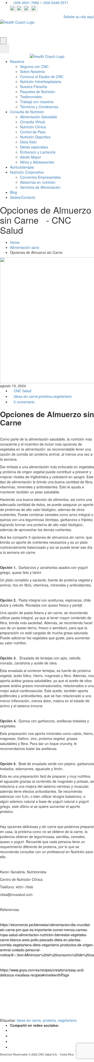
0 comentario (24, 401)
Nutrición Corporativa (27, 172)
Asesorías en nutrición (37, 182)
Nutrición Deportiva (35, 136)
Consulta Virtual (32, 121)
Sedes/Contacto (22, 197)
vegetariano (62, 396)
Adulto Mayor (30, 157)
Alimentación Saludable (38, 116)
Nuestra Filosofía (33, 86)
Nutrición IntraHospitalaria (40, 81)
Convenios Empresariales (40, 177)
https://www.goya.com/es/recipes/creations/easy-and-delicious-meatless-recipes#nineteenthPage (42, 972)
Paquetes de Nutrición (37, 91)
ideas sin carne (26, 396)
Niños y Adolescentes (37, 162)
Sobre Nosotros (32, 71)
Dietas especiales (34, 146)
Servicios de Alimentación (40, 187)
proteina (45, 396)
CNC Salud (22, 390)
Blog (13, 192)
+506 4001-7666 (26, 2)
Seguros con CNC (34, 66)
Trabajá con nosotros (37, 101)
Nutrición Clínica (33, 126)
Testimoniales (31, 96)
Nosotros (17, 61)
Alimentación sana (24, 247)
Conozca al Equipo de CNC (41, 76)
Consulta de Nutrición (27, 111)
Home (15, 242)
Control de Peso (33, 131)
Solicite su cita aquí (78, 16)
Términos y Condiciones (39, 106)
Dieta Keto (28, 141)
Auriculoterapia (22, 167)
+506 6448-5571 (55, 2)
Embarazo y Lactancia (37, 151)
